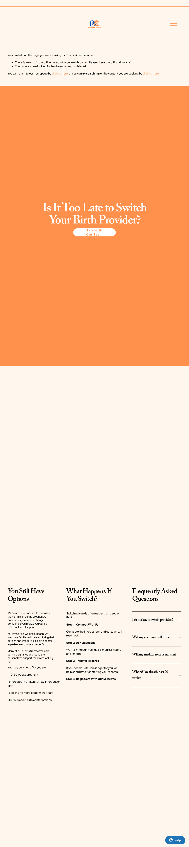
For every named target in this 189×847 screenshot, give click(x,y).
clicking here (60, 73)
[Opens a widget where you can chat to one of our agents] (175, 840)
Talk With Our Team (94, 232)
